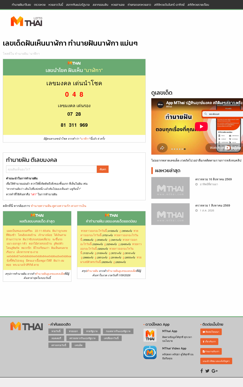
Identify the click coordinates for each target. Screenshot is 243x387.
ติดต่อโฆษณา (212, 331)
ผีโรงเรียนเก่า (41, 248)
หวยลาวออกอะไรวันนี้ (94, 231)
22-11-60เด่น (42, 231)
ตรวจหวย (40, 4)
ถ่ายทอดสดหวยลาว (139, 4)
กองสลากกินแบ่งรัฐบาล (118, 331)
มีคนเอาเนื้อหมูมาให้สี (39, 260)
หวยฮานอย (118, 4)
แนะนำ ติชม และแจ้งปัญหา (216, 360)
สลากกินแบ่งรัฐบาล (78, 4)
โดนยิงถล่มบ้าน (27, 235)
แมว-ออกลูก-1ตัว (17, 243)
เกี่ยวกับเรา (210, 341)
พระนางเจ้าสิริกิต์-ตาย (26, 265)
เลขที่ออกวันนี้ (111, 338)
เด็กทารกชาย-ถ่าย (27, 252)
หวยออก (73, 331)
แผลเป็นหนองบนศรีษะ (20, 231)
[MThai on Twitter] (207, 370)
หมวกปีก (26, 248)
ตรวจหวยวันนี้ (58, 345)
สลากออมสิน (100, 4)
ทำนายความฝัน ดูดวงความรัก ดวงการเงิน (58, 205)
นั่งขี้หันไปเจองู (15, 260)
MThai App (169, 331)
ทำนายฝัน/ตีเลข (21, 4)
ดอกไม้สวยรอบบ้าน (40, 243)
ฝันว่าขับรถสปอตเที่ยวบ (36, 239)
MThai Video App (174, 348)
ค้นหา (103, 169)
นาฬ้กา (35, 53)
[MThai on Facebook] (201, 370)
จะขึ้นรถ (57, 239)
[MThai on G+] (215, 370)
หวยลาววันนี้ (56, 4)
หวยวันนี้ (56, 331)
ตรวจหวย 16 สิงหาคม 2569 (213, 179)
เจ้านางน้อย (45, 235)
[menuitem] (21, 4)
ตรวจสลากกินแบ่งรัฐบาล (82, 338)
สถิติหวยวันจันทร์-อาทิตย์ (169, 4)
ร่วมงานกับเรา (212, 351)
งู (120, 231)
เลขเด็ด (78, 345)
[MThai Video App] (150, 352)
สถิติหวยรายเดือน (198, 4)
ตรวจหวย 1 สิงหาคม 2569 (212, 205)
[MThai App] (150, 334)
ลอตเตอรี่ (56, 338)
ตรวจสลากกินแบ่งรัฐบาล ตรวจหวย (26, 21)
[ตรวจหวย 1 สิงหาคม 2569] (170, 217)
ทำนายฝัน (92, 271)
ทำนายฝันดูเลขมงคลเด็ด (49, 273)
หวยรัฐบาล (92, 331)
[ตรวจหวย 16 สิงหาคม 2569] (170, 191)
